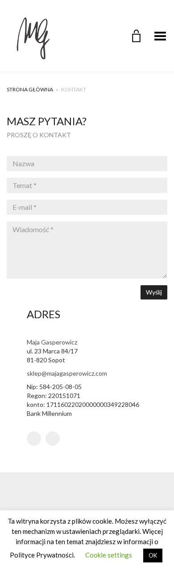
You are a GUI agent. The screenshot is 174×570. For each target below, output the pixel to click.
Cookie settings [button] (108, 555)
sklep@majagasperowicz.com (67, 373)
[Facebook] (53, 438)
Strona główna (30, 89)
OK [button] (153, 555)
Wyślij (154, 292)
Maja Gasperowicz (52, 342)
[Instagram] (34, 438)
